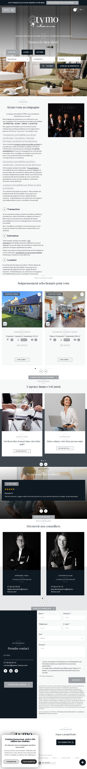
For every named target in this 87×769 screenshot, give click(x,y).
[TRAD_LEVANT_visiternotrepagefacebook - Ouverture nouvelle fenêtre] (5, 671)
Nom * (41, 613)
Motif (40, 634)
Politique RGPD (65, 758)
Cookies (77, 758)
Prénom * (67, 613)
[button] (46, 371)
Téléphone (43, 624)
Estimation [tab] (13, 235)
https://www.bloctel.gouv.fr (57, 705)
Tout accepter (29, 762)
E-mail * (66, 624)
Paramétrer (11, 762)
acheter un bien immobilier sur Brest (27, 144)
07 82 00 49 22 (13, 587)
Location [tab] (12, 260)
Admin (55, 758)
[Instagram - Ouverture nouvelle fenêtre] (16, 671)
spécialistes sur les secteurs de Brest (29, 253)
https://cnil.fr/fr (55, 699)
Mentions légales (43, 758)
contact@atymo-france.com (15, 665)
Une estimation (33, 168)
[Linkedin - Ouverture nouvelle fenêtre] (11, 671)
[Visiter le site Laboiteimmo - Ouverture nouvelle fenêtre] (47, 763)
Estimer (39, 52)
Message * (42, 645)
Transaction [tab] (13, 209)
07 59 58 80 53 (10, 663)
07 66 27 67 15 (57, 587)
